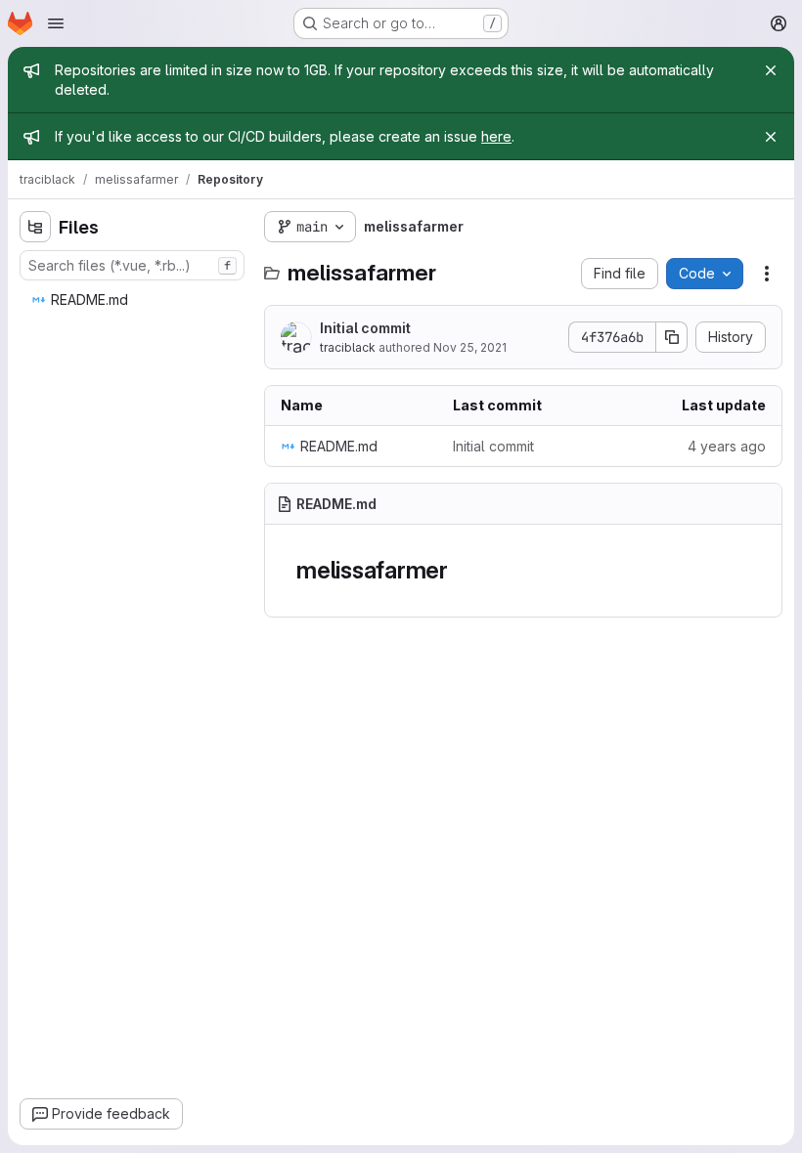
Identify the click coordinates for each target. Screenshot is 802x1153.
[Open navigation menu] (55, 23)
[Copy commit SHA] (672, 337)
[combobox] (132, 265)
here (496, 136)
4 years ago (727, 446)
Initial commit (365, 328)
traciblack (348, 347)
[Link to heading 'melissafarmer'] (460, 570)
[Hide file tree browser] (35, 226)
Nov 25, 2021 (470, 347)
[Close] (770, 70)
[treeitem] (134, 300)
